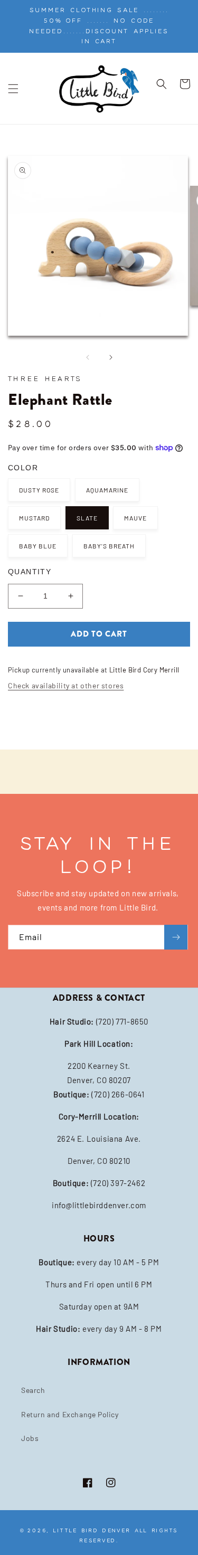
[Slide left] (87, 357)
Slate (87, 518)
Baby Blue (37, 545)
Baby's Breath (109, 545)
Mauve (135, 518)
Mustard (34, 518)
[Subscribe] (175, 937)
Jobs (30, 1438)
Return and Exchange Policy (70, 1414)
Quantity (29, 571)
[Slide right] (110, 357)
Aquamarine (107, 490)
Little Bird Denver (92, 1530)
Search (33, 1390)
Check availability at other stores (66, 685)
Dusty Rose (39, 490)
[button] (13, 88)
